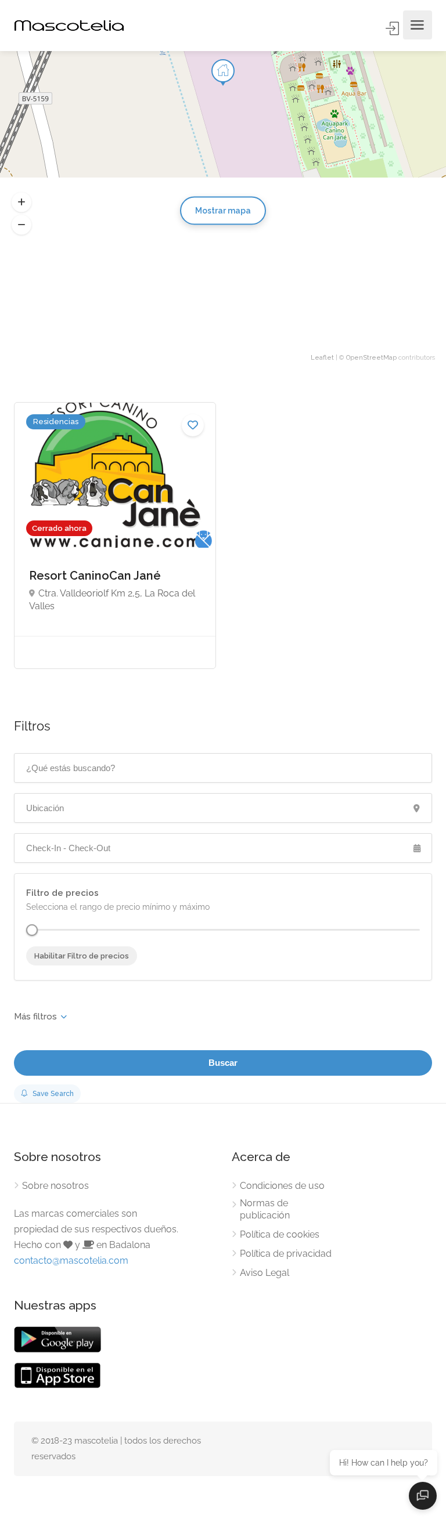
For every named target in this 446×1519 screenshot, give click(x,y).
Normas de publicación (265, 1209)
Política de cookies (279, 1234)
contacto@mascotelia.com (71, 1260)
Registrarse (393, 28)
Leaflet (322, 357)
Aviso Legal (264, 1272)
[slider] (32, 930)
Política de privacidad (286, 1253)
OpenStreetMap (371, 357)
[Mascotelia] (69, 25)
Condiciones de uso (282, 1185)
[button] (21, 225)
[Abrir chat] (423, 1496)
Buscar (223, 1063)
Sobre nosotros (55, 1185)
